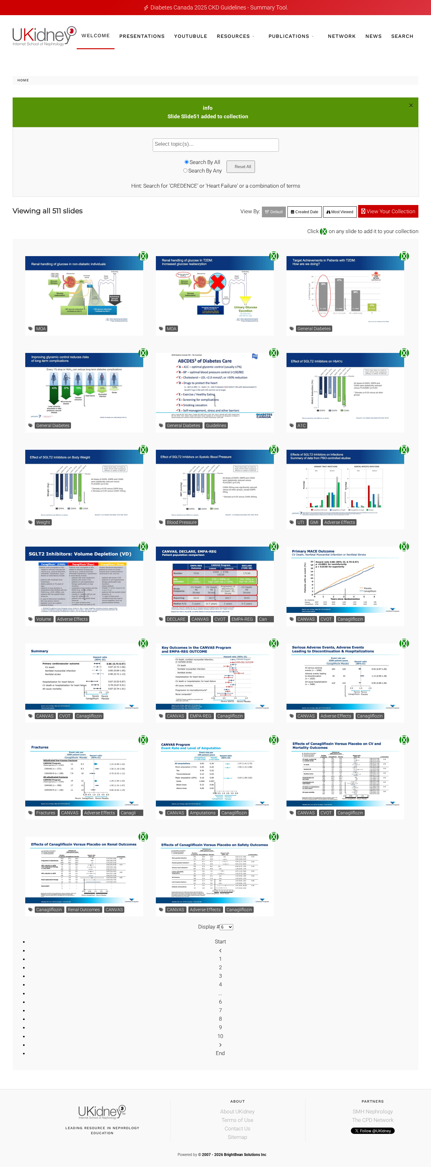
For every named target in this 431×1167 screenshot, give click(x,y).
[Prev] (220, 950)
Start (220, 941)
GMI (314, 522)
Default (276, 212)
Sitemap (237, 1137)
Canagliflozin (272, 619)
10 (220, 1036)
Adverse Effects (339, 522)
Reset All (242, 166)
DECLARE (176, 619)
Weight (43, 522)
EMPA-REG (243, 619)
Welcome (95, 35)
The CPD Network (372, 1120)
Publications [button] (289, 36)
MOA (41, 328)
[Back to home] (45, 36)
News (373, 36)
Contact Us (238, 1128)
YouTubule (190, 36)
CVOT (221, 619)
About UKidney (237, 1111)
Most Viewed (341, 212)
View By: (250, 211)
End (220, 1053)
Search (402, 36)
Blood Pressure (182, 522)
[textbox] (217, 144)
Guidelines (216, 425)
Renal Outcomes (84, 909)
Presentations (142, 36)
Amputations (203, 812)
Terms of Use (237, 1120)
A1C (302, 425)
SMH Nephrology (373, 1111)
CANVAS (201, 619)
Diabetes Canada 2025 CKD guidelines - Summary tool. (219, 7)
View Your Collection (390, 211)
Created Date (306, 212)
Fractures (46, 812)
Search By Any (205, 170)
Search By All (205, 162)
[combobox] (216, 145)
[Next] (220, 1044)
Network (342, 36)
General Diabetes (314, 328)
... (220, 993)
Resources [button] (233, 36)
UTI (301, 522)
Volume (44, 619)
